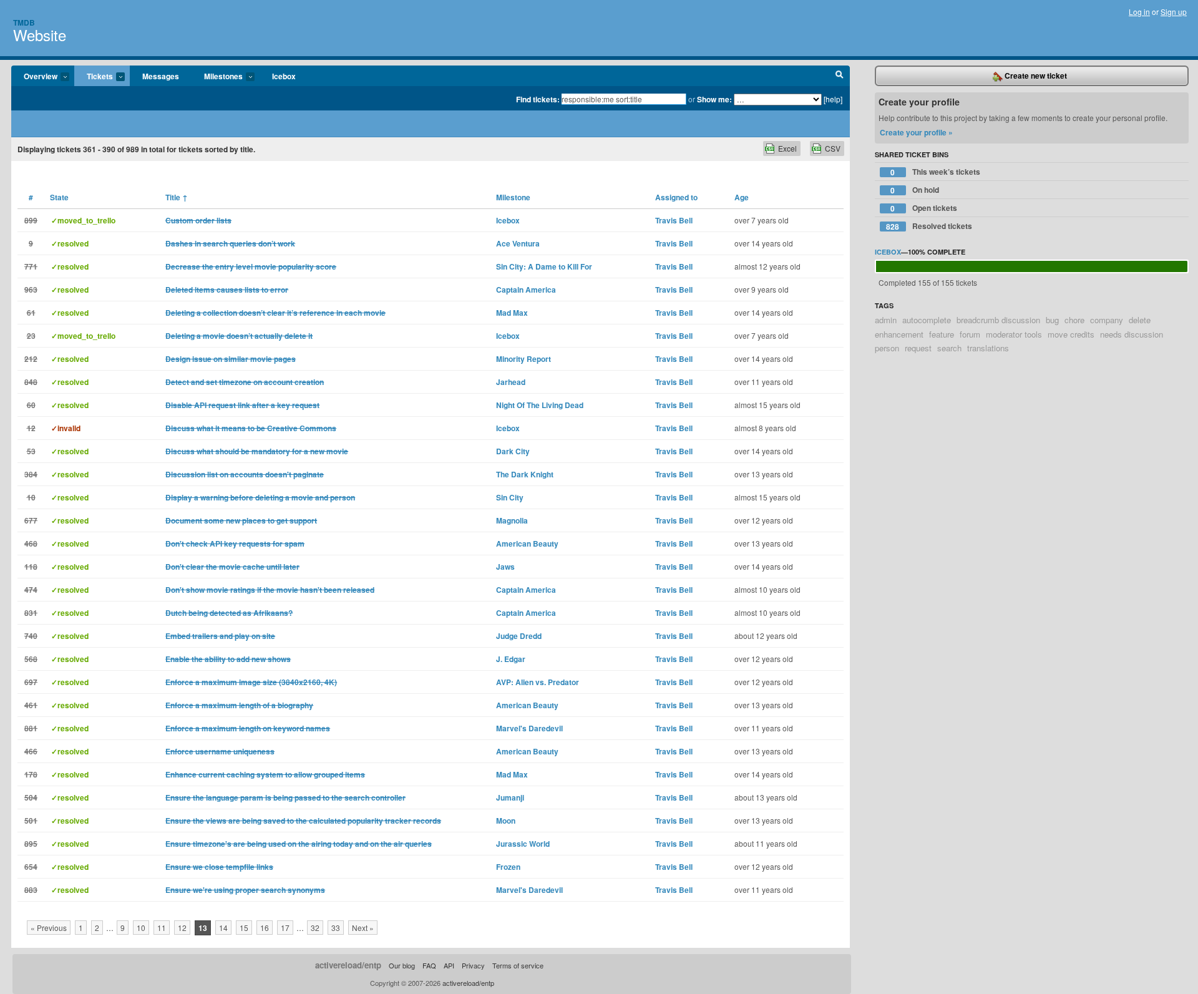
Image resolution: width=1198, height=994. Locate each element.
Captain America (526, 289)
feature (941, 334)
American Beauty (527, 543)
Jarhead (510, 381)
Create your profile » (916, 132)
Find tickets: (538, 99)
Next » (363, 927)
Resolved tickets (929, 226)
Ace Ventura (518, 243)
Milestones (217, 77)
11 (161, 927)
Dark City (513, 451)
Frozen (508, 866)
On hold (914, 190)
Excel (787, 148)
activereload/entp (348, 965)
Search (839, 76)
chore (1074, 320)
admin (886, 320)
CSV (832, 148)
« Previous (49, 927)
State (59, 197)
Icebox (284, 76)
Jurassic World (523, 843)
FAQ (429, 965)
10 (141, 927)
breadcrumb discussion (998, 320)
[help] (833, 99)
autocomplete (926, 320)
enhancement (899, 334)
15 (244, 927)
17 (285, 927)
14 (223, 927)
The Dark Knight (524, 474)
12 (182, 927)
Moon (505, 820)
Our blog (402, 965)
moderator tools (1014, 334)
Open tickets (923, 208)
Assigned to (676, 197)
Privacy (473, 965)
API (449, 965)
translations (988, 348)
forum (970, 334)
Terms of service (517, 965)
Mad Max (512, 312)
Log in (1139, 11)
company (1106, 320)
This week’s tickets (935, 172)
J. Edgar (510, 659)
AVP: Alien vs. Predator (537, 682)
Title (176, 197)
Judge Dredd (519, 635)
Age (741, 197)
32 (315, 927)
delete (1140, 320)
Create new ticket (1035, 75)
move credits (1071, 334)
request (918, 348)
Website (39, 35)
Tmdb (24, 22)
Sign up (1174, 11)
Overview (34, 77)
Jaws (505, 566)
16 (264, 927)
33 (335, 927)
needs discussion (1131, 334)
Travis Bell (674, 220)
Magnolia (512, 520)
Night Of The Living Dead (539, 405)
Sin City (510, 497)
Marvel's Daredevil (529, 728)
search (949, 348)
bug (1052, 320)
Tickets (93, 77)
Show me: (714, 99)
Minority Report (523, 358)
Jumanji (510, 797)
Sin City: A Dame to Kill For (544, 266)
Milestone (513, 197)
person (887, 348)
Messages (160, 76)
